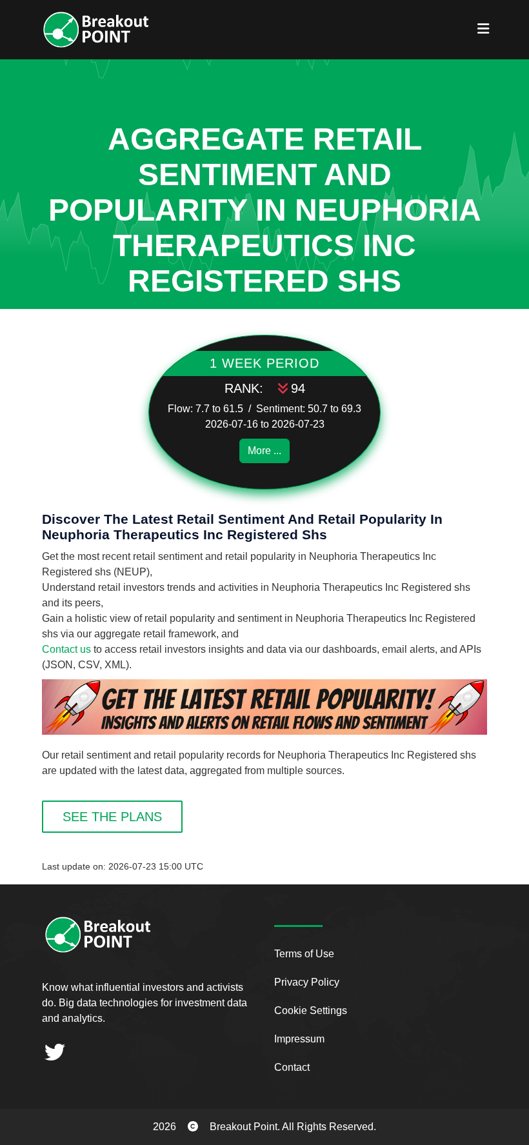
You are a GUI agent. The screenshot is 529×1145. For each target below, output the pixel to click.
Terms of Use (304, 953)
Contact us (66, 649)
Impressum (299, 1038)
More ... (264, 450)
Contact (292, 1067)
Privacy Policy (306, 982)
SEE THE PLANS (112, 817)
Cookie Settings (310, 1010)
